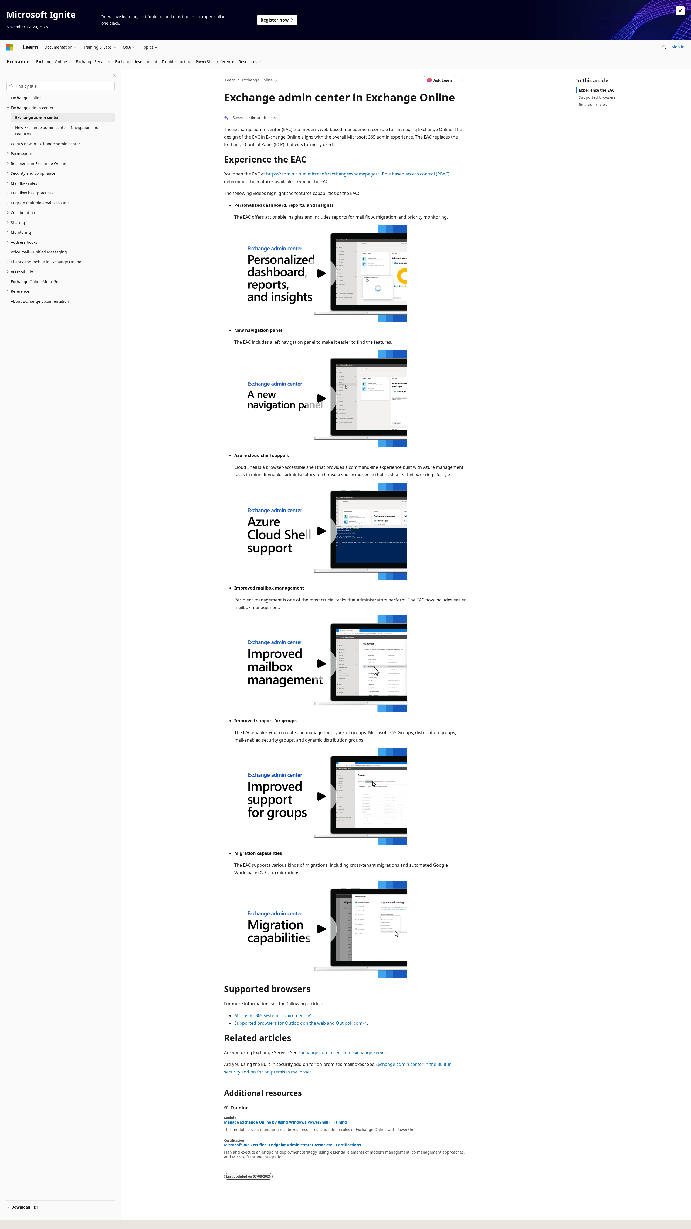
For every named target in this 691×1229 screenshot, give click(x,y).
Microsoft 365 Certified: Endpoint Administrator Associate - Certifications (292, 1144)
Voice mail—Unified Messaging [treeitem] (39, 251)
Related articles (593, 104)
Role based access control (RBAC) (415, 174)
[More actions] (462, 80)
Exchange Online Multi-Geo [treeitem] (35, 281)
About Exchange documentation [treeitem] (40, 301)
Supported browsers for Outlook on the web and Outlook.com (298, 1023)
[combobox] (60, 86)
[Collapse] (114, 75)
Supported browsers (597, 97)
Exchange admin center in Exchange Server (342, 1052)
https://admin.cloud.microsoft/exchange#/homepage (320, 174)
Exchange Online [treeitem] (26, 97)
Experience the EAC (597, 90)
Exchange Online (257, 79)
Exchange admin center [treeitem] (37, 117)
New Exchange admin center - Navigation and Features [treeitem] (57, 131)
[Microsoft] (9, 47)
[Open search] (664, 47)
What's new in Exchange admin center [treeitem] (45, 143)
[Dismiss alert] (680, 10)
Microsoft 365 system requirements (270, 1015)
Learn (230, 79)
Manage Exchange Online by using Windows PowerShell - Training (285, 1122)
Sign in (678, 46)
